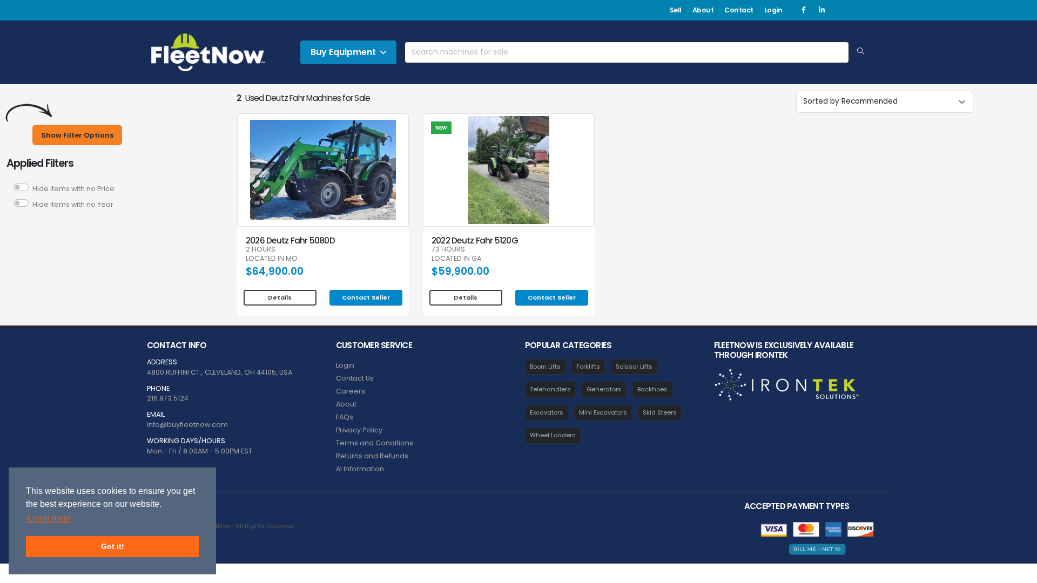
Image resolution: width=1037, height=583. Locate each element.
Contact (738, 10)
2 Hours (260, 249)
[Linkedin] (821, 10)
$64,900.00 (275, 271)
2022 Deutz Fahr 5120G (475, 240)
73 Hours (448, 249)
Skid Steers (660, 412)
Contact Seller (366, 297)
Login (773, 10)
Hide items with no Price (73, 188)
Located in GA (456, 258)
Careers (350, 391)
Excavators (546, 412)
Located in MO (272, 258)
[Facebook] (803, 10)
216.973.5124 (167, 398)
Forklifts (588, 366)
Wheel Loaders (553, 435)
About (703, 10)
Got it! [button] (112, 546)
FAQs (344, 417)
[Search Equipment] (861, 52)
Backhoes (652, 389)
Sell (676, 10)
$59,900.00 (460, 271)
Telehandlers (550, 389)
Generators (604, 389)
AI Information (360, 468)
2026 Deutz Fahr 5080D (290, 240)
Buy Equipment (343, 52)
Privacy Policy (359, 430)
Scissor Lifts (634, 366)
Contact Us (355, 378)
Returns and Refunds (372, 455)
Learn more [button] (49, 518)
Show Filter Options (77, 135)
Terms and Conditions (374, 443)
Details (280, 297)
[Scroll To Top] (1018, 571)
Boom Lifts (545, 366)
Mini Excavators (603, 412)
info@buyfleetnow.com (187, 424)
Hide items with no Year (72, 204)
